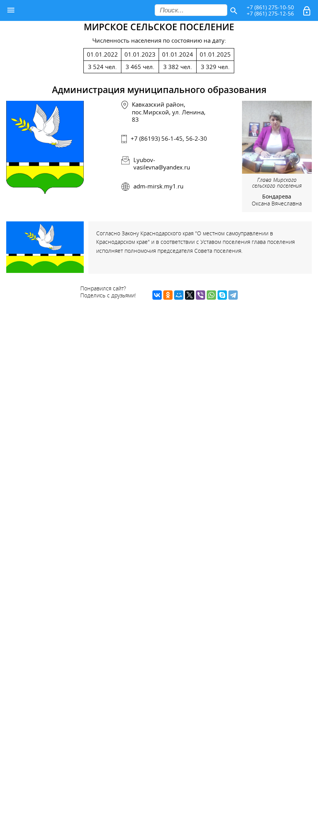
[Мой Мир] (178, 295)
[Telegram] (233, 295)
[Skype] (222, 295)
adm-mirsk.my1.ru (158, 186)
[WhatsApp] (211, 295)
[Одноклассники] (168, 295)
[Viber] (200, 295)
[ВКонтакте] (157, 295)
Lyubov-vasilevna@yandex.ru (161, 163)
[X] (189, 295)
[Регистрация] (307, 12)
